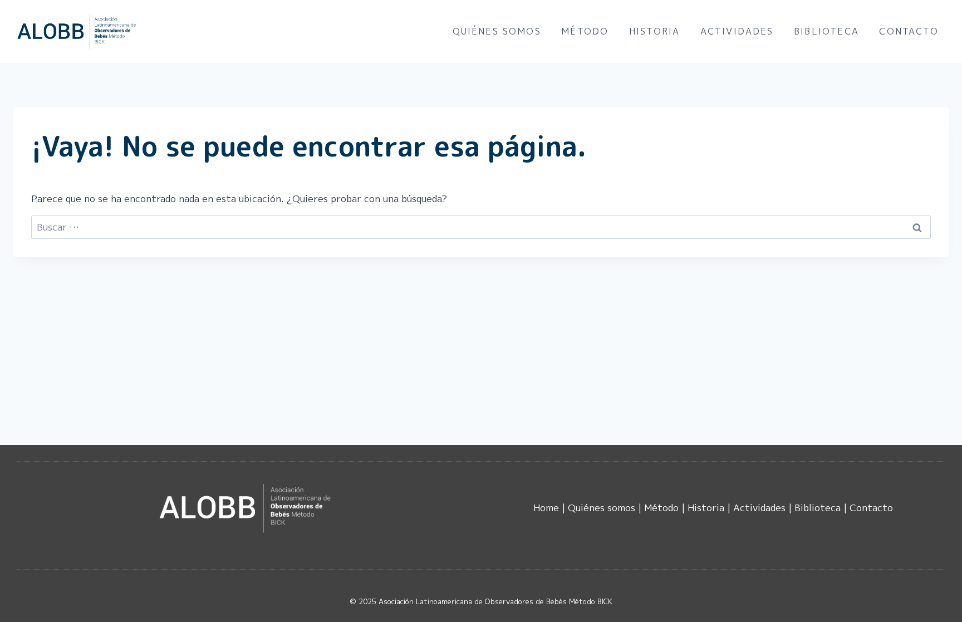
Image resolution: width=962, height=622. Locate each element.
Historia (654, 31)
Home (546, 507)
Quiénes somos (497, 31)
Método (584, 31)
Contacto (908, 31)
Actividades (737, 31)
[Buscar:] (481, 227)
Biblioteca (826, 31)
